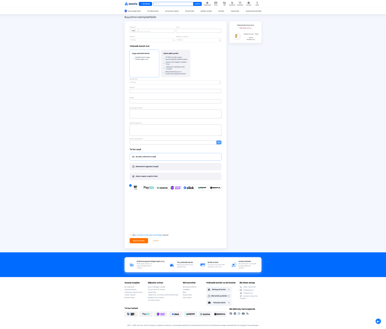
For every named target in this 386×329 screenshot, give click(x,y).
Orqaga (155, 241)
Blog (184, 292)
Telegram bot (248, 293)
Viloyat (132, 36)
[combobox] (152, 40)
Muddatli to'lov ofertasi (156, 298)
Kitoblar (221, 11)
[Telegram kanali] (235, 313)
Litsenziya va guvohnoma (133, 292)
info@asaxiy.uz (248, 290)
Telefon (133, 27)
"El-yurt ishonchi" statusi (156, 290)
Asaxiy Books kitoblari (253, 11)
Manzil (132, 87)
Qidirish (197, 4)
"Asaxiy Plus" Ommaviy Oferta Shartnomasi (163, 295)
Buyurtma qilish (139, 241)
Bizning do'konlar (219, 289)
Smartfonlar (189, 11)
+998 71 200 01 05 (249, 287)
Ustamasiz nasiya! (172, 11)
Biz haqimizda (129, 287)
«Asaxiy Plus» (152, 292)
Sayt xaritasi (187, 298)
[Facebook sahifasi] (230, 313)
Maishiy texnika (206, 11)
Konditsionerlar (153, 11)
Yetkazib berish (219, 303)
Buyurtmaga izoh (136, 123)
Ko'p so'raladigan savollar (156, 287)
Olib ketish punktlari (219, 296)
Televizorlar (235, 11)
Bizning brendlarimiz (190, 287)
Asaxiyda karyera (130, 290)
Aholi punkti (134, 79)
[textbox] (151, 40)
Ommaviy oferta (154, 300)
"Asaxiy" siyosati (130, 295)
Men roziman (150, 235)
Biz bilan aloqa (129, 298)
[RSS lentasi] (247, 313)
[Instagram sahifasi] (239, 313)
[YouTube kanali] (243, 313)
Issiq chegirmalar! (134, 11)
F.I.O (178, 27)
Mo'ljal (132, 97)
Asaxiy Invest (187, 295)
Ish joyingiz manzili (136, 108)
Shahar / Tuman (182, 36)
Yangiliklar (186, 290)
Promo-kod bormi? (136, 139)
